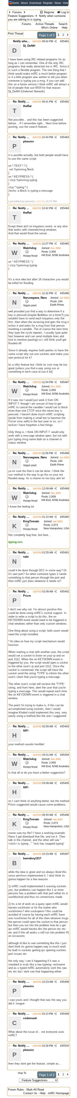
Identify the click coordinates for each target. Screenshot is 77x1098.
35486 (65, 293)
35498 (65, 981)
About (24, 2)
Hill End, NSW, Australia (55, 255)
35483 (65, 137)
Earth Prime (57, 304)
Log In (65, 12)
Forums (17, 12)
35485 (65, 243)
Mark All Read (35, 1089)
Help (65, 2)
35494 (65, 754)
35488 (65, 453)
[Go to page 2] (67, 35)
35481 (65, 41)
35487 (65, 382)
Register (48, 2)
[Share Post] (55, 41)
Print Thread (15, 33)
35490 (65, 516)
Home (15, 2)
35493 (65, 726)
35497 (65, 853)
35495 (65, 783)
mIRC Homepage (58, 1093)
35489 (65, 488)
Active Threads (45, 24)
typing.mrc (15, 542)
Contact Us (30, 1093)
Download (35, 2)
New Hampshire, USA (56, 528)
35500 (65, 1045)
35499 (65, 1013)
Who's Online (49, 27)
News (58, 2)
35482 (65, 101)
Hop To (22, 1073)
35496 (65, 814)
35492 (65, 591)
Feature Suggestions (21, 15)
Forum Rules (16, 1089)
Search (63, 24)
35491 (65, 552)
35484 (65, 208)
